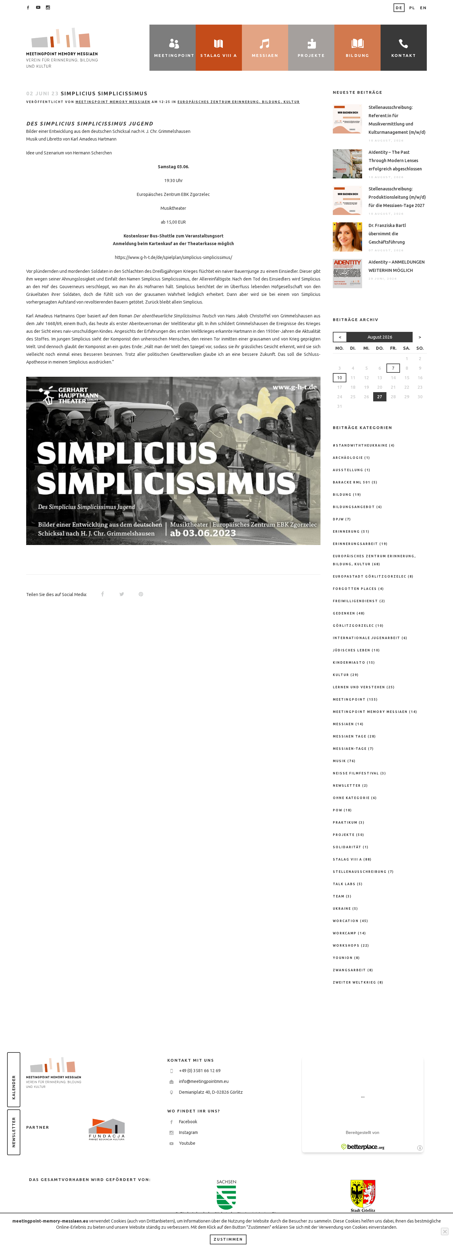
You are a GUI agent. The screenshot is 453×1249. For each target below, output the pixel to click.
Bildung (342, 494)
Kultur (341, 675)
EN (423, 8)
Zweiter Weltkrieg (354, 982)
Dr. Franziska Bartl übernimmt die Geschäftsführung (387, 234)
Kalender (13, 1087)
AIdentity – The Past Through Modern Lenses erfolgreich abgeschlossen (395, 160)
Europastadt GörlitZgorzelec (369, 576)
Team (339, 896)
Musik (339, 761)
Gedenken (344, 613)
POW (337, 810)
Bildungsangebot (354, 507)
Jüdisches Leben (351, 650)
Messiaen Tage (349, 736)
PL (412, 8)
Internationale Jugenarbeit (366, 638)
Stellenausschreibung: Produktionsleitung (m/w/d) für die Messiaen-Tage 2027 (397, 197)
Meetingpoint (349, 699)
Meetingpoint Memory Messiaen (113, 102)
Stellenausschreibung (360, 871)
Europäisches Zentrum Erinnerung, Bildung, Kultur (239, 102)
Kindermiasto (349, 662)
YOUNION (343, 958)
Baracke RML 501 (351, 482)
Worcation (346, 921)
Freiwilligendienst (355, 601)
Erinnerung (346, 531)
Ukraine (342, 908)
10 (339, 377)
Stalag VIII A (347, 859)
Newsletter (13, 1132)
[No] (444, 1231)
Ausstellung (348, 470)
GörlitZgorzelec (353, 625)
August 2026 (380, 337)
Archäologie (348, 457)
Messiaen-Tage (350, 748)
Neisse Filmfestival (356, 773)
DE (399, 8)
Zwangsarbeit (349, 970)
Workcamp (345, 933)
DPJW (338, 519)
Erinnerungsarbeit (355, 544)
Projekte (344, 835)
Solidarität (347, 847)
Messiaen (343, 724)
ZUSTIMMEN (228, 1239)
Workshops (346, 945)
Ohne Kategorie (351, 798)
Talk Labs (344, 884)
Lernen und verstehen (359, 687)
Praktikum (345, 822)
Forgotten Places (355, 589)
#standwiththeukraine (360, 445)
